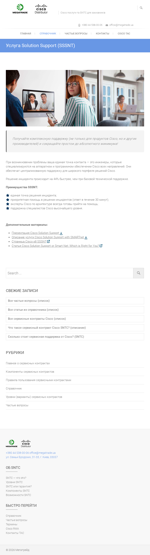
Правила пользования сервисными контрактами (38, 380)
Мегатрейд (22, 549)
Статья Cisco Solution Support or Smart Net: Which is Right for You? (55, 246)
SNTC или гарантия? (19, 486)
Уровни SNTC (14, 482)
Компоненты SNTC (18, 490)
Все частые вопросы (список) (29, 301)
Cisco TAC (124, 33)
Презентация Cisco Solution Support (35, 233)
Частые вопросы (76, 33)
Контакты (102, 33)
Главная (25, 33)
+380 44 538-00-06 (92, 24)
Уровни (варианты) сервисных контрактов (34, 397)
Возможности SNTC (18, 495)
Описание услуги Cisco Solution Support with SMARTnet (48, 237)
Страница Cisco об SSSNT (29, 241)
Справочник (48, 33)
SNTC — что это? (16, 477)
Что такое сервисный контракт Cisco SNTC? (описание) (47, 327)
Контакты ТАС (15, 532)
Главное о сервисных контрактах (28, 363)
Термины (11, 524)
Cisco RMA (12, 528)
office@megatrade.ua (121, 24)
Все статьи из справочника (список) (33, 310)
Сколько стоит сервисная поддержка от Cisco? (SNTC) (46, 336)
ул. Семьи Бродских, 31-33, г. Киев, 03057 (32, 457)
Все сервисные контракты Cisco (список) (37, 318)
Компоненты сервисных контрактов (30, 371)
